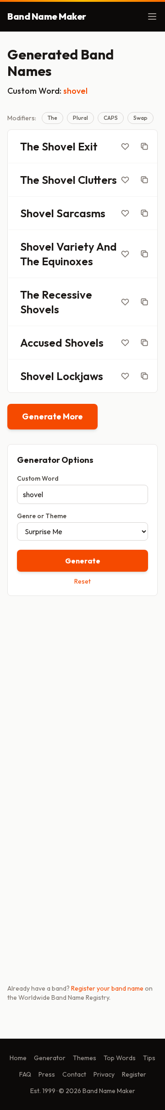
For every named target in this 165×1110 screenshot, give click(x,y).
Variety (75, 246)
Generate (82, 560)
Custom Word (38, 478)
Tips (149, 1058)
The (52, 117)
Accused (41, 342)
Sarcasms (80, 213)
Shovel (59, 146)
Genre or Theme (41, 516)
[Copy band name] (144, 146)
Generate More (52, 416)
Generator (50, 1058)
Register (134, 1074)
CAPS (111, 117)
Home (18, 1058)
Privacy (104, 1074)
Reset (82, 581)
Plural (80, 117)
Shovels (39, 309)
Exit (88, 146)
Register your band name (107, 988)
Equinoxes (67, 261)
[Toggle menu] (152, 16)
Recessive (67, 294)
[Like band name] (125, 146)
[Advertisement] (82, 693)
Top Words (120, 1058)
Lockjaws (79, 376)
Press (46, 1074)
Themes (84, 1058)
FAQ (25, 1074)
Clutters (97, 180)
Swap (140, 117)
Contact (74, 1074)
